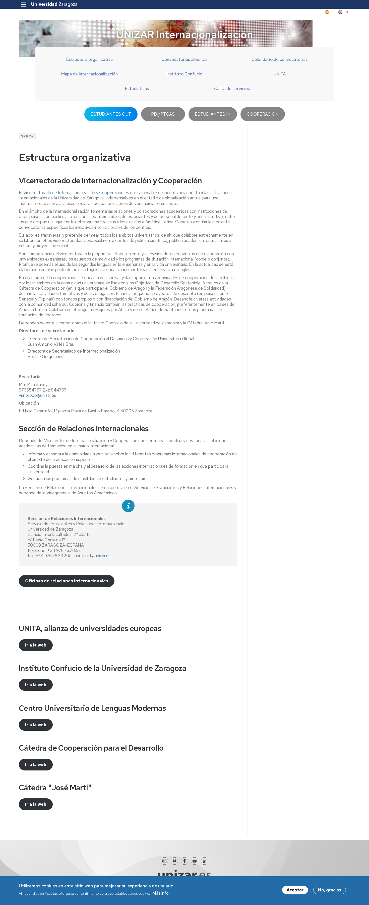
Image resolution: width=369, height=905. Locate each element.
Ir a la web (35, 645)
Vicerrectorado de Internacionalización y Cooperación (73, 192)
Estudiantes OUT (111, 114)
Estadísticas (137, 88)
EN (346, 12)
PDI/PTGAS (163, 114)
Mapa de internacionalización (89, 74)
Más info (160, 893)
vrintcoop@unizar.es (37, 395)
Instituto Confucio (184, 74)
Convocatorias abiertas (184, 59)
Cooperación (263, 114)
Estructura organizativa (89, 59)
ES (332, 12)
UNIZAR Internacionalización (184, 34)
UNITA (279, 74)
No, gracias (329, 890)
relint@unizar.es (96, 555)
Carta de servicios (232, 88)
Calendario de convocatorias (280, 59)
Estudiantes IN (213, 114)
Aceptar (295, 890)
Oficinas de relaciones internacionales (66, 581)
